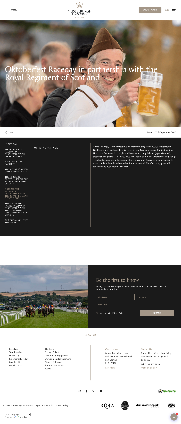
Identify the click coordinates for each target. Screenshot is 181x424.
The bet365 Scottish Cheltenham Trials (16, 170)
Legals (37, 405)
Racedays (13, 349)
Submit (157, 313)
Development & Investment (58, 359)
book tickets (150, 10)
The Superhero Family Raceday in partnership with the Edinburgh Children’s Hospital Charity (16, 209)
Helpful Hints (15, 365)
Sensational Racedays (19, 359)
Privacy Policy (117, 313)
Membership (15, 362)
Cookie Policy (48, 405)
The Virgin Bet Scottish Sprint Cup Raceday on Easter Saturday (16, 180)
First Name (102, 297)
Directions (110, 367)
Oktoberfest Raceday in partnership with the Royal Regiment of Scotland (16, 193)
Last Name (142, 297)
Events (48, 368)
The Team (49, 349)
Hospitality (14, 355)
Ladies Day (11, 144)
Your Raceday (15, 352)
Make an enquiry (149, 367)
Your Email (102, 305)
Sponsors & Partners (54, 365)
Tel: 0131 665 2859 (150, 364)
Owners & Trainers (53, 362)
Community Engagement (56, 355)
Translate (23, 417)
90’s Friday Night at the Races (16, 221)
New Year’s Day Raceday (13, 162)
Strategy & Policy (52, 352)
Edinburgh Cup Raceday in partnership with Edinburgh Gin (15, 153)
